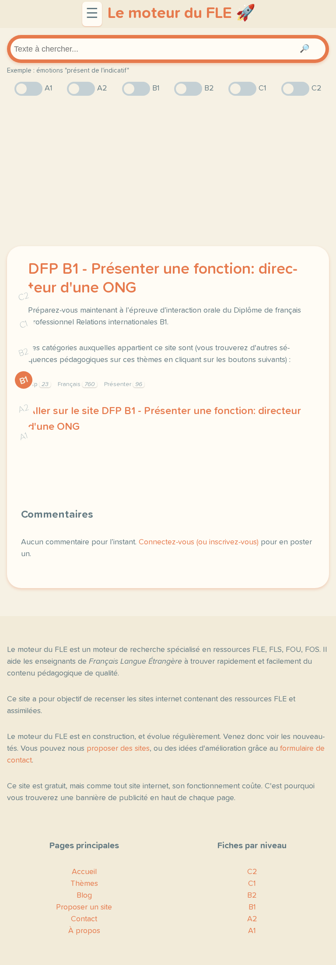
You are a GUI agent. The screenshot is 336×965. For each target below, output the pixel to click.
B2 (24, 352)
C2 (23, 297)
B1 (23, 380)
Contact (84, 919)
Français (76, 384)
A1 (23, 436)
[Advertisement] (168, 171)
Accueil (84, 872)
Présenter (123, 384)
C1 (23, 324)
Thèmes (84, 884)
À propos (84, 931)
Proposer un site (84, 907)
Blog (84, 895)
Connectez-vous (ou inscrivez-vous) (199, 542)
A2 (23, 409)
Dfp (38, 384)
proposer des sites (118, 748)
